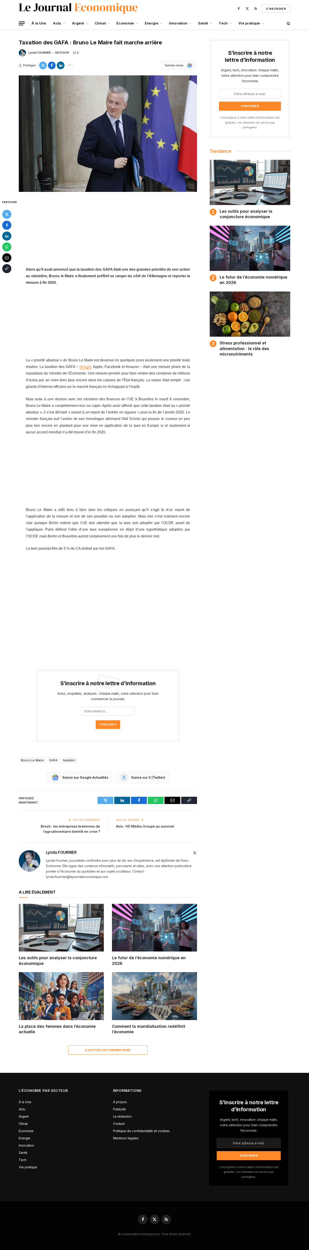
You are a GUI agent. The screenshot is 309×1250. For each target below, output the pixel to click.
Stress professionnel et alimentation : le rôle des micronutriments (244, 348)
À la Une (38, 23)
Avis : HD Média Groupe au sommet (145, 826)
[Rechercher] (288, 23)
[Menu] (22, 23)
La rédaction (122, 1116)
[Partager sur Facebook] (52, 65)
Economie (125, 23)
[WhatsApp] (6, 246)
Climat (100, 23)
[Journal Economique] (79, 9)
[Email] (6, 257)
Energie (151, 23)
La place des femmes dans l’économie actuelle (57, 1029)
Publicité (119, 1109)
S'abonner (276, 8)
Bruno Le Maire (32, 760)
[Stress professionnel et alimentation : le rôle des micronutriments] (250, 314)
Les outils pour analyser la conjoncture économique (58, 960)
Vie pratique (249, 23)
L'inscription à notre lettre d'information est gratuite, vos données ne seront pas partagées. (250, 122)
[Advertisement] (108, 232)
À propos (120, 1102)
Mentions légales (125, 1138)
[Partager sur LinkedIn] (60, 65)
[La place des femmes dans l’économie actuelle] (61, 996)
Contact (119, 1124)
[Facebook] (6, 224)
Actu (57, 23)
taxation (69, 760)
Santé (203, 23)
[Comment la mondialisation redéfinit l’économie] (154, 996)
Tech (223, 23)
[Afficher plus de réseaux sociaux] (69, 65)
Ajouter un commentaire (108, 1050)
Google (85, 367)
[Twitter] (6, 214)
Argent (78, 23)
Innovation (178, 23)
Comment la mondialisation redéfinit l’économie (148, 1029)
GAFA (53, 760)
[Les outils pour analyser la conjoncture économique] (61, 928)
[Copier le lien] (6, 268)
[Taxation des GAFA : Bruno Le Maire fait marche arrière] (108, 133)
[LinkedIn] (6, 235)
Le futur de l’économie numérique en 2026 (149, 960)
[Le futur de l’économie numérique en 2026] (154, 928)
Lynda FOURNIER (40, 52)
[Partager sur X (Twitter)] (43, 65)
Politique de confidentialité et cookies (142, 1131)
